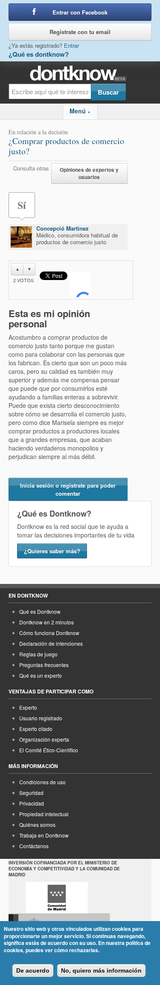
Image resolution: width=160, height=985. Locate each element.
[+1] (80, 284)
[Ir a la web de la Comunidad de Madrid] (57, 897)
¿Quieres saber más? (52, 551)
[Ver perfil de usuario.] (21, 237)
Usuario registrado (40, 718)
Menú (80, 111)
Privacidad (31, 803)
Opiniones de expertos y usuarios (89, 173)
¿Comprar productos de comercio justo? (66, 146)
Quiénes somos (37, 824)
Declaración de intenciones (51, 643)
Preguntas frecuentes (44, 664)
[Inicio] (80, 73)
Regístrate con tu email (80, 32)
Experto (28, 707)
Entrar (71, 45)
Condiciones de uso (42, 782)
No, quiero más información (101, 970)
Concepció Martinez (62, 228)
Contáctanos (34, 845)
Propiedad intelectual (44, 813)
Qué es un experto (40, 675)
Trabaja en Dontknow (44, 835)
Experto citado (35, 728)
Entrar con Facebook (80, 12)
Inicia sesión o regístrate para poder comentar (68, 489)
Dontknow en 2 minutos (46, 622)
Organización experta (44, 739)
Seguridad (31, 792)
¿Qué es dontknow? (39, 54)
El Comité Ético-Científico (48, 750)
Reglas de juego (38, 654)
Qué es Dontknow (40, 611)
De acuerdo (32, 970)
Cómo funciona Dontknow (49, 632)
